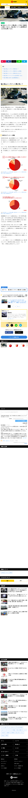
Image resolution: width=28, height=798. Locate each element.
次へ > (18, 306)
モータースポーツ (4, 751)
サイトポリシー (4, 761)
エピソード (4, 730)
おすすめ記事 (19, 727)
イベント (17, 751)
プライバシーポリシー (18, 761)
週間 (7, 580)
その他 (16, 755)
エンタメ (17, 748)
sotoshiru (3, 732)
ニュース (7, 7)
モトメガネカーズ (12, 727)
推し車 (17, 732)
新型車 (8, 732)
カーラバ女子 (4, 727)
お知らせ (2, 765)
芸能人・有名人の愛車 (17, 730)
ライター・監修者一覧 (18, 765)
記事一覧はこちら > (11, 318)
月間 (20, 580)
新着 (11, 572)
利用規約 (25, 443)
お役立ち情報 (13, 7)
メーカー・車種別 (4, 755)
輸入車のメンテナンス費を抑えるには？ (12, 73)
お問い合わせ (16, 763)
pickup (3, 572)
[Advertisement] (14, 45)
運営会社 (2, 759)
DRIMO (12, 732)
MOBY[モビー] (3, 9)
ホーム (2, 7)
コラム (7, 572)
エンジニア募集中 (17, 768)
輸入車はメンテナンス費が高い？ (11, 68)
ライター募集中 (4, 768)
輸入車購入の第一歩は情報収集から (11, 77)
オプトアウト (3, 763)
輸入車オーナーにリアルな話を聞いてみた (13, 75)
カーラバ (9, 730)
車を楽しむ (20, 7)
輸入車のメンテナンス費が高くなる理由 (12, 71)
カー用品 (25, 7)
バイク (25, 730)
